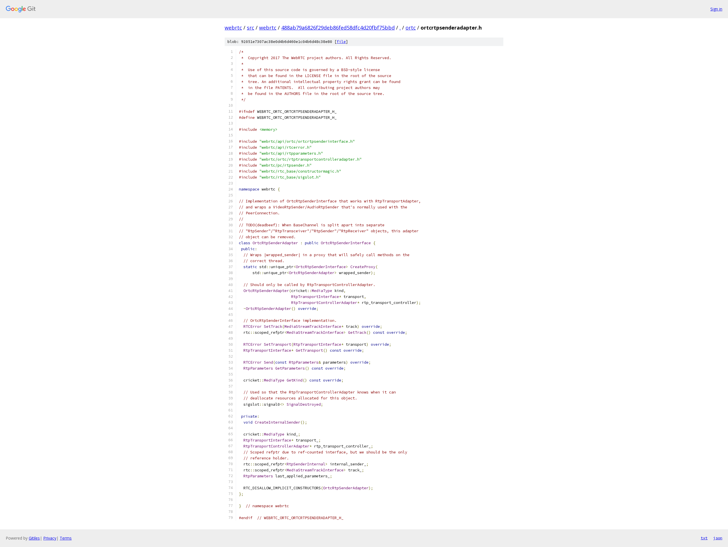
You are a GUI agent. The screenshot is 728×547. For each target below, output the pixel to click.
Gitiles (34, 538)
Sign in (716, 9)
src (250, 27)
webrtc (233, 27)
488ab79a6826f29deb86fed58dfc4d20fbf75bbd (338, 27)
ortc (411, 27)
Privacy (49, 538)
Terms (66, 538)
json (717, 537)
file (341, 41)
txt (704, 537)
